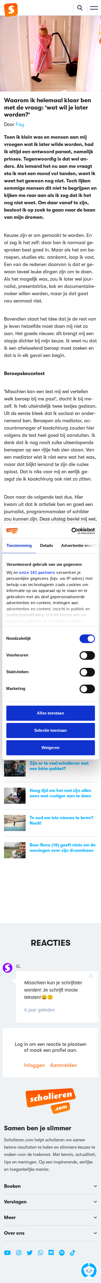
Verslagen (15, 1201)
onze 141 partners (37, 572)
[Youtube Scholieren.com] (9, 1255)
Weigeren (50, 747)
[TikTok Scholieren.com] (72, 1255)
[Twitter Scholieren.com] (32, 1255)
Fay (20, 124)
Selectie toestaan (50, 730)
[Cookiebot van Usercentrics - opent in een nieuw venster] (72, 531)
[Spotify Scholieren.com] (64, 1255)
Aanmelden (63, 1065)
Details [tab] (46, 545)
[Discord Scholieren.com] (53, 1255)
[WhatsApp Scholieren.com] (42, 1255)
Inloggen (34, 1065)
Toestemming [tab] (19, 545)
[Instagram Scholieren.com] (20, 1255)
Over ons (14, 1233)
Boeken (12, 1186)
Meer (10, 1217)
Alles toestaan (50, 713)
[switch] (87, 655)
